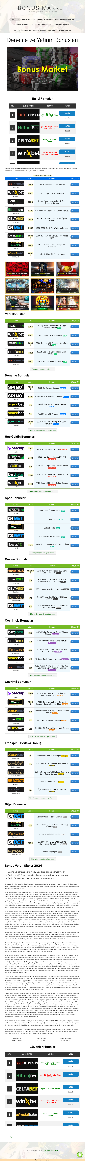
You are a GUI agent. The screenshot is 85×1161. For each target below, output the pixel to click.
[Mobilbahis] (16, 255)
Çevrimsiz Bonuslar (62, 25)
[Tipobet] (16, 246)
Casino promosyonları (42, 1160)
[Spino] (16, 389)
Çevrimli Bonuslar (22, 30)
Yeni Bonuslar (28, 19)
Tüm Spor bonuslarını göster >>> (42, 553)
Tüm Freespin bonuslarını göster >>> (42, 798)
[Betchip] (16, 450)
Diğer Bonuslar (64, 30)
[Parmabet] (16, 406)
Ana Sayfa (15, 19)
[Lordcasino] (16, 651)
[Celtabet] (16, 220)
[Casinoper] (16, 424)
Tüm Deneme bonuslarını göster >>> (42, 430)
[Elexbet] (16, 467)
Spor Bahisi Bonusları (23, 25)
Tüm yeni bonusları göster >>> (43, 369)
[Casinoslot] (16, 238)
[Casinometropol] (16, 599)
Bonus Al (75, 185)
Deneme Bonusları (45, 19)
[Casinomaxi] (16, 791)
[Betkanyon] (16, 185)
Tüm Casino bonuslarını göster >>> (42, 614)
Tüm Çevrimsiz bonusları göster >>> (42, 675)
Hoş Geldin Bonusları (64, 19)
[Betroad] (16, 782)
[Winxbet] (16, 194)
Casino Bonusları (43, 25)
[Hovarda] (16, 573)
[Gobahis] (16, 203)
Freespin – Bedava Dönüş (44, 30)
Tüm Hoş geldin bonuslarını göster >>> (42, 491)
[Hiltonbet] (16, 211)
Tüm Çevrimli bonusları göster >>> (42, 736)
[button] (79, 1154)
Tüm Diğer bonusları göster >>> (42, 859)
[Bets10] (16, 546)
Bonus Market (42, 8)
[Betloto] (16, 476)
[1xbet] (16, 229)
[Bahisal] (16, 459)
